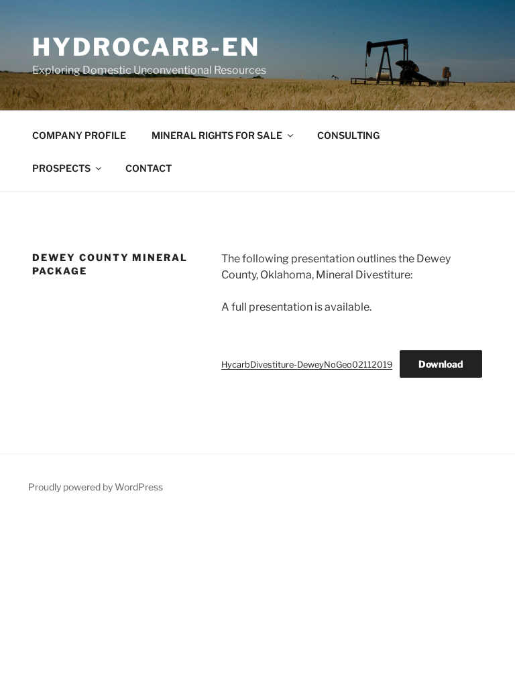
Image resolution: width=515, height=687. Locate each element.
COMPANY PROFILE (79, 135)
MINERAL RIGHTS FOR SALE (217, 135)
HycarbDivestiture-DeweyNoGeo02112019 (306, 365)
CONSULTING (348, 135)
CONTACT (148, 168)
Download (440, 364)
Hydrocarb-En (146, 47)
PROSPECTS (61, 168)
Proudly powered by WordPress (95, 486)
